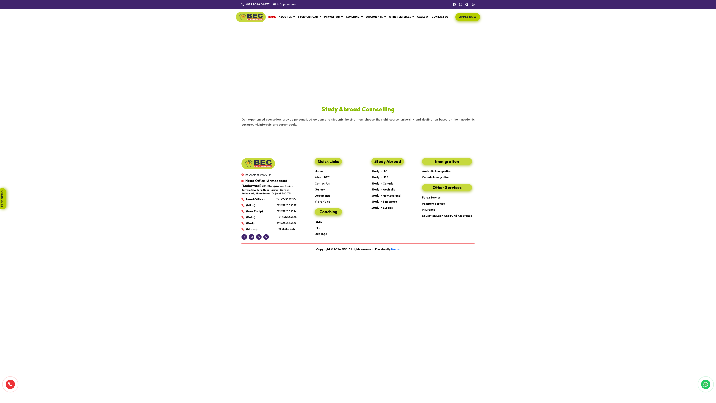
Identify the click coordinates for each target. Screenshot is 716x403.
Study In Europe (382, 208)
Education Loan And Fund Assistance (447, 216)
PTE (317, 228)
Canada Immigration (436, 177)
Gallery (423, 16)
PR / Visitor (332, 16)
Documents (374, 16)
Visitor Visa (322, 201)
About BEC (322, 177)
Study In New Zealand (386, 195)
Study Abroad (308, 16)
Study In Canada (382, 183)
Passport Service (433, 203)
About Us (285, 16)
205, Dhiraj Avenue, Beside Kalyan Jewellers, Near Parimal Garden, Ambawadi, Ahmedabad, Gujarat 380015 (267, 187)
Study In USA (380, 177)
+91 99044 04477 (257, 4)
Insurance (428, 209)
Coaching (353, 16)
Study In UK (379, 171)
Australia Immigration (436, 171)
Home (272, 16)
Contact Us (440, 16)
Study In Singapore (384, 201)
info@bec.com (286, 4)
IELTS (318, 222)
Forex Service (431, 197)
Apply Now (467, 17)
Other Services (400, 16)
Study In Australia (383, 189)
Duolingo (321, 234)
